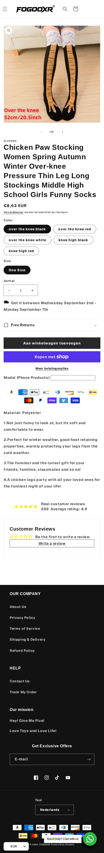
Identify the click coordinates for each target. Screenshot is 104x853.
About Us (18, 607)
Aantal (9, 281)
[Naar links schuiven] (41, 132)
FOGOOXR (45, 844)
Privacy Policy (22, 617)
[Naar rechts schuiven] (62, 132)
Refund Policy (22, 650)
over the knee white (27, 240)
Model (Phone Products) (27, 377)
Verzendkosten (13, 212)
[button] (65, 9)
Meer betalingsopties (52, 368)
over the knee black (27, 229)
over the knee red (74, 229)
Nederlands (49, 810)
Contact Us (20, 681)
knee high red (21, 251)
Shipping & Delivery (27, 639)
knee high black (73, 240)
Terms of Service (25, 628)
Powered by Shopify (62, 844)
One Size (17, 270)
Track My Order (23, 692)
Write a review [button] (52, 543)
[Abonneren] (88, 759)
